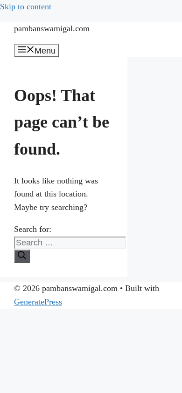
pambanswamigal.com (52, 28)
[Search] (22, 256)
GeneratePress (38, 301)
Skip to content (25, 6)
